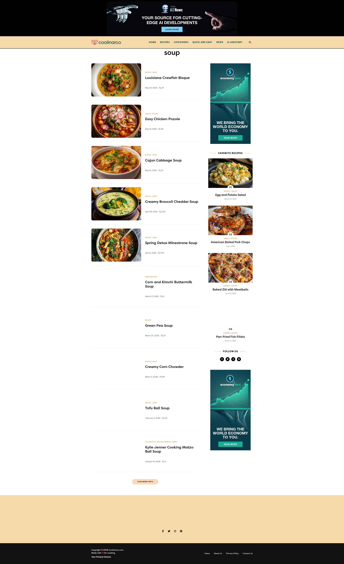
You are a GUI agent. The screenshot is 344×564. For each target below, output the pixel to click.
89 (163, 377)
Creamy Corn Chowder (164, 367)
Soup (155, 72)
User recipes (151, 277)
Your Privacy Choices (101, 557)
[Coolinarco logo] (106, 42)
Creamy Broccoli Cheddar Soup (171, 202)
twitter (228, 359)
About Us (218, 553)
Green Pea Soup (159, 325)
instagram (233, 359)
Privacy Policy (232, 553)
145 (162, 253)
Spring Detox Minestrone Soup (171, 243)
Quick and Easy (202, 42)
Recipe (148, 72)
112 (165, 418)
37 (162, 170)
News (219, 42)
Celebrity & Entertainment (158, 442)
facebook (222, 359)
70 (164, 336)
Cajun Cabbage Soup (163, 160)
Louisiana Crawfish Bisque (167, 78)
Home (152, 42)
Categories (181, 42)
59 (162, 129)
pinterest (239, 359)
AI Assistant (235, 42)
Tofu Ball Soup (157, 408)
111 (162, 88)
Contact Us (248, 553)
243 (163, 212)
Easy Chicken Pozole (162, 119)
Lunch (148, 114)
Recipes (165, 42)
